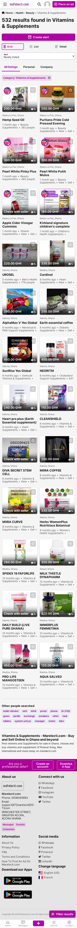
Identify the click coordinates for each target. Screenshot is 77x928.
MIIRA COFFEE (50, 470)
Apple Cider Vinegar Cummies (17, 224)
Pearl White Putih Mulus (53, 173)
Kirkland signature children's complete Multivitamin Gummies (57, 224)
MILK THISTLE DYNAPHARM (50, 575)
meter (52, 721)
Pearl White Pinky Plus (19, 171)
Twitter (46, 801)
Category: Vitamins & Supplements (24, 77)
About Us (7, 842)
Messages (8, 824)
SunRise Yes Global (16, 371)
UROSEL (8, 274)
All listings (11, 67)
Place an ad (66, 4)
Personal (29, 67)
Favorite (20, 824)
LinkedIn (46, 861)
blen (61, 721)
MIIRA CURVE (12, 522)
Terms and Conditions (16, 856)
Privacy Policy (11, 847)
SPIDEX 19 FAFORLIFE (18, 573)
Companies (9, 829)
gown (6, 716)
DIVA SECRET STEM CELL (17, 472)
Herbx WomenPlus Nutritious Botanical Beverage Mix (55, 523)
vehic (56, 716)
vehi (24, 711)
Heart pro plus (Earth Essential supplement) (19, 420)
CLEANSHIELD (50, 419)
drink (33, 711)
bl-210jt (65, 711)
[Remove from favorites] (33, 90)
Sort (6, 54)
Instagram (47, 792)
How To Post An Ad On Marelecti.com (16, 863)
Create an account (42, 765)
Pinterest (46, 852)
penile (16, 716)
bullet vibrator (11, 711)
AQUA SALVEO (51, 676)
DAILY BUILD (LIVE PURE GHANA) (16, 626)
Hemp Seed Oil (13, 120)
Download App (66, 765)
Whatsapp (47, 842)
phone (54, 711)
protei (43, 711)
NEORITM (47, 371)
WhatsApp (47, 783)
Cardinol (46, 274)
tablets (7, 721)
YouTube (47, 797)
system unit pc (23, 721)
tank (64, 716)
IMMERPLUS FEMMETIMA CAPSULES (49, 626)
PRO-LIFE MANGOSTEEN (13, 678)
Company (46, 67)
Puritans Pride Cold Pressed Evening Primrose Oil (54, 121)
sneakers (44, 716)
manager (40, 721)
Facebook (46, 787)
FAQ (4, 852)
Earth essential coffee (56, 323)
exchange (29, 716)
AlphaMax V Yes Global (19, 323)
